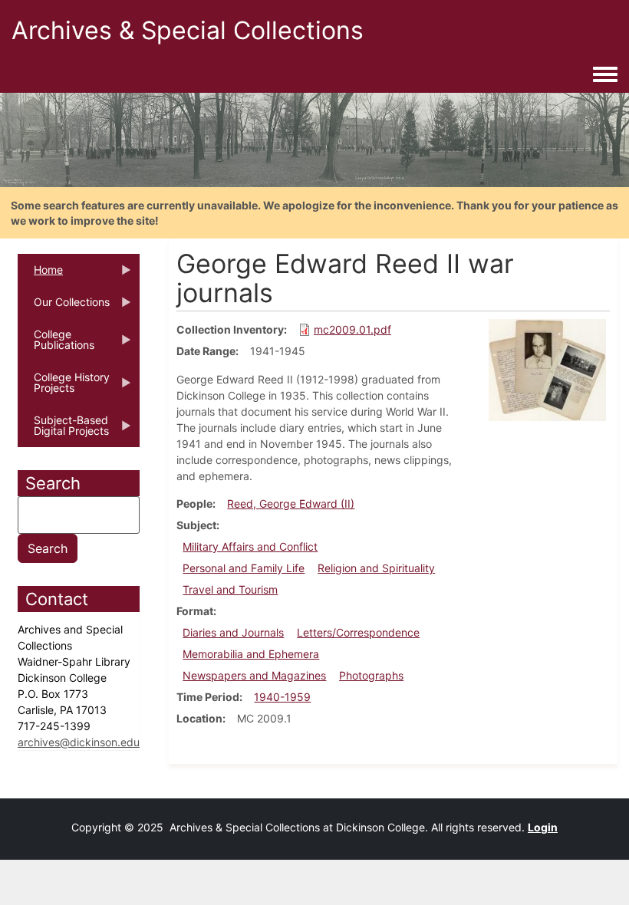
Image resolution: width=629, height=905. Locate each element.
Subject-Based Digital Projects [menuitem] (63, 430)
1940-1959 (282, 696)
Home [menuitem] (40, 274)
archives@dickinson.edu (79, 742)
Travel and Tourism (230, 589)
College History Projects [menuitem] (64, 387)
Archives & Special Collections (188, 30)
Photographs (371, 675)
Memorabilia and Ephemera (251, 653)
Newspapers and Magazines (254, 675)
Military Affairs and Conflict (250, 546)
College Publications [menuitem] (56, 344)
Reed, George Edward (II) (290, 503)
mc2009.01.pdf (352, 329)
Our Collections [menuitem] (64, 306)
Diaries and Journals (233, 632)
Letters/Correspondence (358, 632)
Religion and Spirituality (376, 567)
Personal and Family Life (244, 567)
